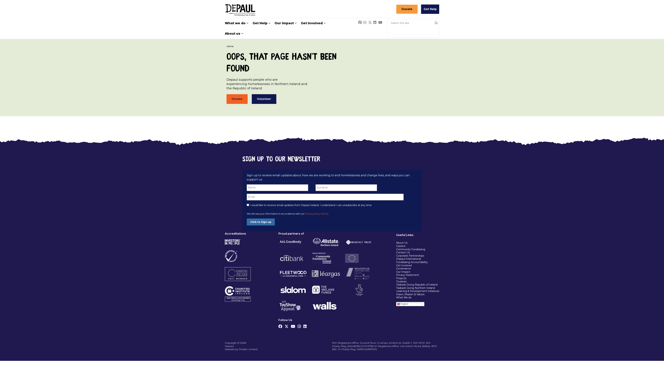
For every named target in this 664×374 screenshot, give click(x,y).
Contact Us (403, 252)
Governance (403, 268)
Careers (400, 246)
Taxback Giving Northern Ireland (415, 288)
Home (230, 46)
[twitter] (286, 325)
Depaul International (408, 258)
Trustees (401, 281)
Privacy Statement (408, 275)
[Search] (436, 23)
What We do (404, 297)
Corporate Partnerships (410, 255)
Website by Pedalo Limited (241, 349)
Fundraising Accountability (412, 262)
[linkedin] (305, 325)
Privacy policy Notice (316, 213)
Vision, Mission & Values (410, 294)
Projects (401, 278)
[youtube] (293, 325)
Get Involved (312, 23)
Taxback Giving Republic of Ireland (416, 284)
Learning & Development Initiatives (417, 291)
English (404, 304)
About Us (401, 242)
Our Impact (284, 23)
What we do (235, 23)
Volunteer (264, 99)
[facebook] (280, 325)
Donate (407, 9)
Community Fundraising (410, 249)
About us (232, 33)
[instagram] (299, 325)
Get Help (430, 9)
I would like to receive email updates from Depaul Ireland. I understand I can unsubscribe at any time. (310, 205)
